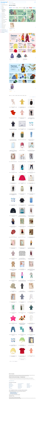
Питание (2, 18)
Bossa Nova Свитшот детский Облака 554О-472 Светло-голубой (31, 150)
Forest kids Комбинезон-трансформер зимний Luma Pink (22, 118)
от (10, 95)
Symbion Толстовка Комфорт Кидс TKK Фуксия (22, 183)
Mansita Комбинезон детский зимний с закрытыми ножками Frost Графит (13, 129)
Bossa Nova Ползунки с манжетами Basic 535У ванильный (31, 183)
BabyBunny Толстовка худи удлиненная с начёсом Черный (31, 194)
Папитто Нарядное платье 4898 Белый (13, 161)
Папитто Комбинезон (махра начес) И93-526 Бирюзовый (22, 248)
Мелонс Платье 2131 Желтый (31, 345)
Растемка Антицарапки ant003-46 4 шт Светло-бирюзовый (31, 129)
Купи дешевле (3, 32)
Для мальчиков (3, 11)
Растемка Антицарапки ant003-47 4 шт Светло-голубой (13, 205)
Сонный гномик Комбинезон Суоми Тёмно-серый (22, 302)
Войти (35, 2)
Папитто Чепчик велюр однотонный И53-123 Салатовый (22, 345)
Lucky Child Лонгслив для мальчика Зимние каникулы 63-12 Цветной (31, 248)
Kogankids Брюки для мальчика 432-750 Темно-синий (31, 172)
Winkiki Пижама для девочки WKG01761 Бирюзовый (22, 334)
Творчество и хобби (20, 387)
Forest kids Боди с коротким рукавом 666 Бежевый (31, 226)
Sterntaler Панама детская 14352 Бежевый (13, 291)
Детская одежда (3, 9)
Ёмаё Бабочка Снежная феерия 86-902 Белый (22, 129)
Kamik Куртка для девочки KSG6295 (12, 59)
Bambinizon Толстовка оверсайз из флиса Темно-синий (13, 226)
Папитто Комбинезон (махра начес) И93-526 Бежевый (31, 291)
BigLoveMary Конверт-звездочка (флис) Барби (13, 323)
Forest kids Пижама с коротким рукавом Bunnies (13, 107)
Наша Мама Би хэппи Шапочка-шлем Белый (31, 302)
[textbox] (17, 2)
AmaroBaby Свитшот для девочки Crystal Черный (13, 183)
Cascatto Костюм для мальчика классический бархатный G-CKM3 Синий (31, 118)
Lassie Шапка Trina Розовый (22, 150)
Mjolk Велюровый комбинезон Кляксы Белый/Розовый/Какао (31, 323)
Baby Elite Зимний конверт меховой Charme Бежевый (22, 194)
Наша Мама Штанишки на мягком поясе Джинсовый (13, 334)
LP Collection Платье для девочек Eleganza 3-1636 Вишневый (31, 258)
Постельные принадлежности (20, 383)
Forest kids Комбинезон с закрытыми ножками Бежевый (31, 237)
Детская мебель (10, 383)
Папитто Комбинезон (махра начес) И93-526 (12, 28)
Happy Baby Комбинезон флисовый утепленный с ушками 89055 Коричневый (13, 270)
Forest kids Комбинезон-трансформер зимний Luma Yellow (22, 107)
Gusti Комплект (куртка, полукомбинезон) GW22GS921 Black (22, 291)
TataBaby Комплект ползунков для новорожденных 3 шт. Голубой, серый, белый (13, 151)
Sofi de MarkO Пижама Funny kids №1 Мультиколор (31, 280)
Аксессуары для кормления (4, 19)
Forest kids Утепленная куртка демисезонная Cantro (14, 392)
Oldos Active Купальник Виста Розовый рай (13, 172)
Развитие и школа (28, 387)
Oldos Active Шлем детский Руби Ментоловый (13, 312)
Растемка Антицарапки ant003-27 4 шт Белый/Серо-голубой (13, 345)
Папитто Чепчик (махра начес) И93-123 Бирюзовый (13, 280)
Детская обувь (28, 384)
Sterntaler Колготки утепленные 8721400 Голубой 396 (31, 140)
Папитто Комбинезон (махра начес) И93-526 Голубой (13, 302)
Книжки (9, 387)
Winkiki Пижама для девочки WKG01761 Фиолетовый (31, 334)
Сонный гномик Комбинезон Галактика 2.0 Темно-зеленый (31, 312)
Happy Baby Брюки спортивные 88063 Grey (31, 161)
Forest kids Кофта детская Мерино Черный (31, 107)
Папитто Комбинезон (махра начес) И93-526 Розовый (13, 248)
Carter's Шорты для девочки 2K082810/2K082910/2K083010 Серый (22, 258)
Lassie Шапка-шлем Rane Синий (22, 172)
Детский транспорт (19, 384)
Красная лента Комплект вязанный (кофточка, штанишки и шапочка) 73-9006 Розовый (31, 270)
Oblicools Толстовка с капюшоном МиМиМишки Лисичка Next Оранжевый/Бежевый (22, 324)
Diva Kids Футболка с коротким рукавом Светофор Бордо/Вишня (22, 356)
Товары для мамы (3, 22)
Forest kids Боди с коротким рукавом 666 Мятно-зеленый (22, 226)
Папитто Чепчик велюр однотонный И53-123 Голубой (22, 269)
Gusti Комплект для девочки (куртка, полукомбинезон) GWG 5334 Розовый (22, 280)
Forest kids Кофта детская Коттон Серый (22, 161)
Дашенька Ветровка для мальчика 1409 (12, 89)
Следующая (16, 361)
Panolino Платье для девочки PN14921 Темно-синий (22, 205)
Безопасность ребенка (4, 21)
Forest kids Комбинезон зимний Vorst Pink (31, 356)
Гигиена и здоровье (4, 17)
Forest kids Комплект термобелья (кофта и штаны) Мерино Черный (13, 140)
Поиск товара (9, 2)
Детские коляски (28, 383)
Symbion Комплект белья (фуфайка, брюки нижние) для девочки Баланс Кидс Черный (13, 194)
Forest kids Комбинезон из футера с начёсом (13, 393)
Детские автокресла (11, 384)
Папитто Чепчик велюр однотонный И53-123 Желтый (13, 356)
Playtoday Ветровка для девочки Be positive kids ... (25, 59)
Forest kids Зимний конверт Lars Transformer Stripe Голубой (31, 205)
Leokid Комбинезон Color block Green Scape (22, 312)
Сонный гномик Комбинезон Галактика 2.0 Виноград (13, 258)
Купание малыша (3, 20)
